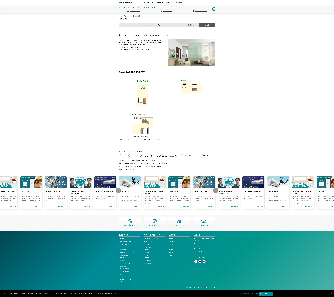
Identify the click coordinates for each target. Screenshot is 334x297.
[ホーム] (120, 7)
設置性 (207, 25)
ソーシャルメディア (200, 257)
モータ (121, 277)
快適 (159, 25)
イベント (197, 246)
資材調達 (172, 249)
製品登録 (147, 258)
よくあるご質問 (148, 241)
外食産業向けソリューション (127, 252)
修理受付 (147, 252)
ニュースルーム (199, 243)
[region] (167, 294)
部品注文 (147, 255)
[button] (118, 190)
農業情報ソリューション (126, 258)
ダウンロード (148, 244)
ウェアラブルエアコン (125, 244)
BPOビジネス (123, 260)
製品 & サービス (124, 235)
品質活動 (172, 244)
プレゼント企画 (199, 251)
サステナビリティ (174, 247)
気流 (127, 25)
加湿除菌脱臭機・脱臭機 (125, 241)
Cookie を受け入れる (266, 294)
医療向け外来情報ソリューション (128, 255)
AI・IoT (175, 25)
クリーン (143, 25)
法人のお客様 (148, 263)
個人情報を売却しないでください (249, 294)
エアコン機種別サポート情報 (152, 239)
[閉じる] (331, 294)
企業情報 (172, 235)
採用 (171, 255)
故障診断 (147, 249)
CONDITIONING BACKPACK (126, 247)
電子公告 (172, 241)
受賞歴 (171, 252)
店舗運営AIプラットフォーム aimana (128, 249)
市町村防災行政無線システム (127, 269)
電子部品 (122, 274)
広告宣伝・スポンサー (175, 258)
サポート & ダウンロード (152, 235)
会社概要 (172, 239)
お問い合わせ (148, 260)
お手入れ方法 (148, 247)
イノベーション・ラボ (125, 263)
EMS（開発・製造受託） (125, 271)
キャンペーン (198, 249)
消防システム (123, 266)
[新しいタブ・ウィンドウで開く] (195, 261)
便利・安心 (191, 25)
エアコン (122, 239)
